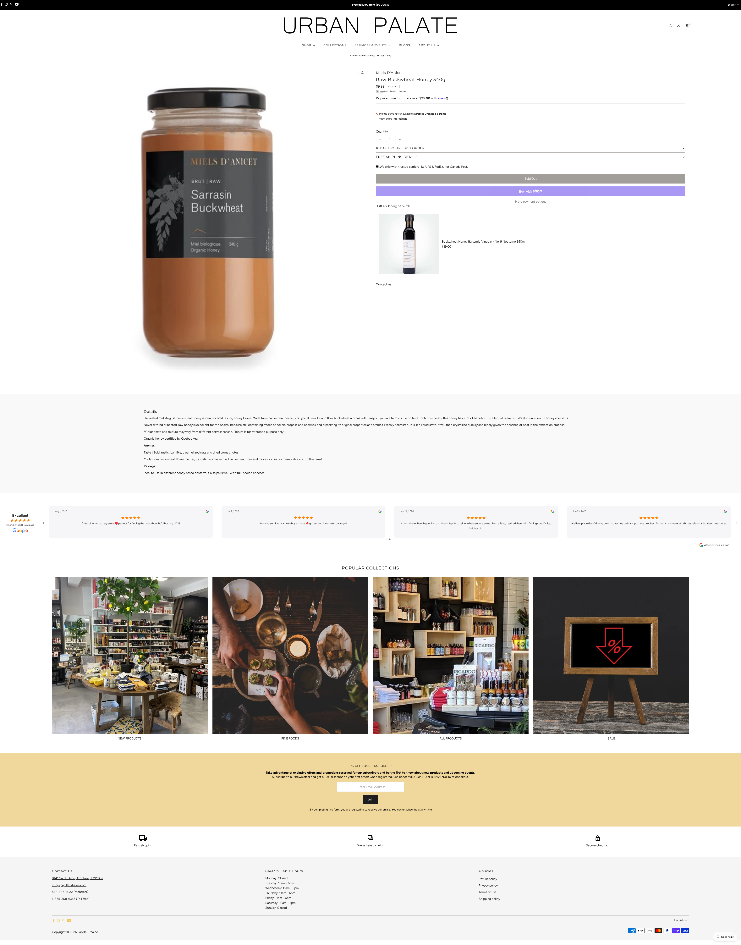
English (731, 4)
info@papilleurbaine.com (69, 885)
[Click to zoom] (362, 73)
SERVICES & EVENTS (371, 45)
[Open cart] (687, 25)
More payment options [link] (530, 201)
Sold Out (530, 178)
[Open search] (670, 25)
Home (353, 55)
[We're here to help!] (370, 840)
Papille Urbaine (88, 932)
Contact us (383, 284)
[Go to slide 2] (386, 539)
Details (385, 4)
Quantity (382, 131)
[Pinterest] (11, 4)
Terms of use (487, 892)
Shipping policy (489, 899)
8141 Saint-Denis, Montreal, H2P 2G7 (77, 878)
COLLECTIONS (334, 45)
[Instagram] (6, 4)
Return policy (488, 879)
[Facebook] (1, 4)
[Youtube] (16, 4)
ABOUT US (427, 45)
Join (370, 799)
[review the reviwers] (207, 512)
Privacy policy (488, 885)
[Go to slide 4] (392, 539)
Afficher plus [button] (476, 528)
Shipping (380, 91)
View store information (393, 119)
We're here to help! (370, 845)
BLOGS (404, 45)
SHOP (307, 45)
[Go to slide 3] (390, 539)
